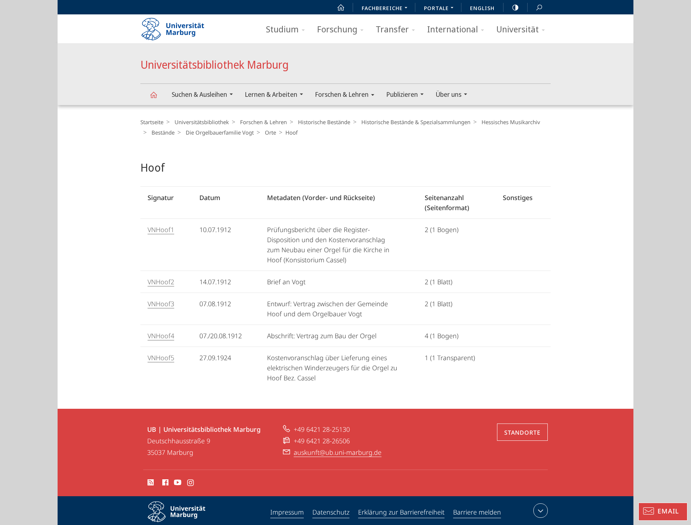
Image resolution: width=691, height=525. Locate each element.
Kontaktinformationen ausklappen (540, 510)
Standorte (522, 432)
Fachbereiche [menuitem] (382, 8)
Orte (270, 132)
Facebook (164, 483)
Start (341, 7)
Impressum (287, 512)
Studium (282, 29)
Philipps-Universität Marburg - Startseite (185, 26)
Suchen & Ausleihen (199, 94)
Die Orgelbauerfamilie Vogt (220, 132)
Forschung (337, 29)
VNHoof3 (161, 303)
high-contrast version (515, 7)
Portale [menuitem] (436, 8)
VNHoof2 (161, 281)
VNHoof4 (161, 335)
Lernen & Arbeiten (271, 94)
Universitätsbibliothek (202, 122)
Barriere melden (477, 512)
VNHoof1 (161, 229)
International (452, 29)
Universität (517, 29)
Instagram (190, 483)
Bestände (163, 132)
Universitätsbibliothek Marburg (153, 94)
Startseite (151, 122)
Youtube (176, 483)
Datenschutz (330, 512)
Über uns (448, 94)
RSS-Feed (149, 483)
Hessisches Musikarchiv (511, 122)
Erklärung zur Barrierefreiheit (401, 512)
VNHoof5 (161, 357)
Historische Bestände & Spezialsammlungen (415, 122)
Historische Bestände (324, 122)
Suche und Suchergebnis (539, 7)
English (482, 8)
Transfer (392, 29)
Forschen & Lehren (342, 94)
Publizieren (402, 94)
